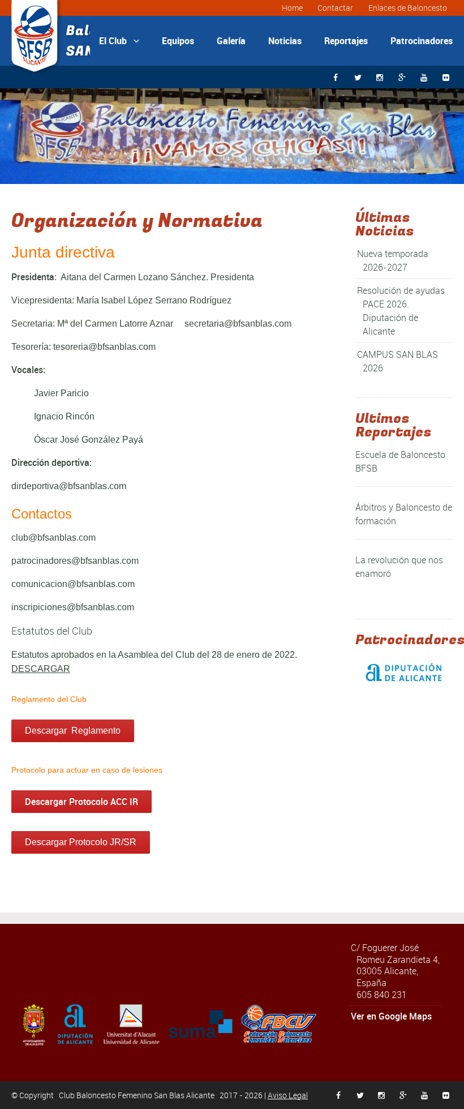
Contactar (335, 7)
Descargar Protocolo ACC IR (81, 801)
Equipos (178, 41)
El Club (119, 41)
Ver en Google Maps (391, 1016)
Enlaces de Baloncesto (407, 7)
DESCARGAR (40, 669)
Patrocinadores (421, 41)
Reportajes (346, 41)
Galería (231, 41)
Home (292, 7)
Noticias (285, 41)
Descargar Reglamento (73, 730)
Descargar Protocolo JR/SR (80, 842)
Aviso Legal (288, 1095)
